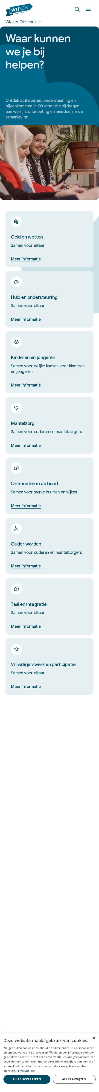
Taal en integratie (29, 604)
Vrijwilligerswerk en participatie (43, 664)
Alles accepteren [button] (27, 1079)
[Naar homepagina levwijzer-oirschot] (19, 9)
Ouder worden (26, 544)
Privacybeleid (26, 1071)
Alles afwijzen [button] (74, 1079)
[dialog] (49, 1062)
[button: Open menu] (88, 9)
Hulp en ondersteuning (34, 297)
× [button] (94, 1038)
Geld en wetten (27, 237)
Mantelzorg (22, 423)
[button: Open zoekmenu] (77, 9)
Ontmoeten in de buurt (34, 484)
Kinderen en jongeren (33, 357)
